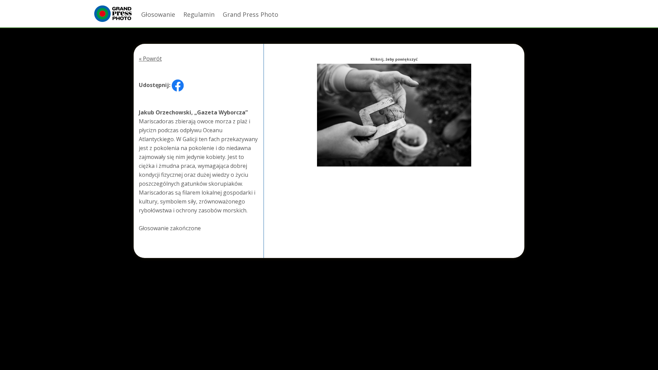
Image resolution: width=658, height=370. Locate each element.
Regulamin (199, 14)
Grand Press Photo (250, 14)
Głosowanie (158, 14)
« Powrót (150, 58)
